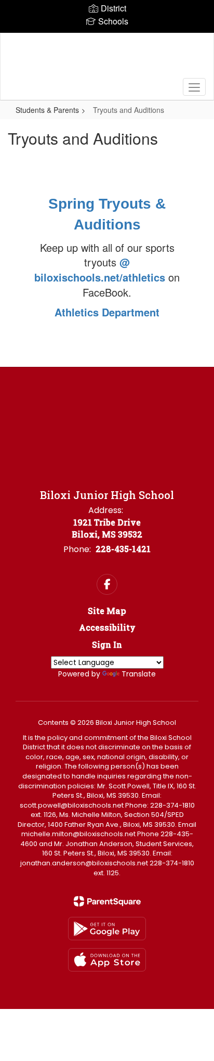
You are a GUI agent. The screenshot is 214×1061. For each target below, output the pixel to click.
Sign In (107, 644)
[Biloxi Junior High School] (107, 59)
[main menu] (194, 87)
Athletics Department (107, 311)
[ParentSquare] (107, 901)
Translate (139, 674)
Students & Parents (47, 110)
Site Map (107, 610)
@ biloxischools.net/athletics (101, 269)
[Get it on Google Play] (107, 928)
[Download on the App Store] (107, 959)
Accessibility (107, 627)
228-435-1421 (123, 548)
